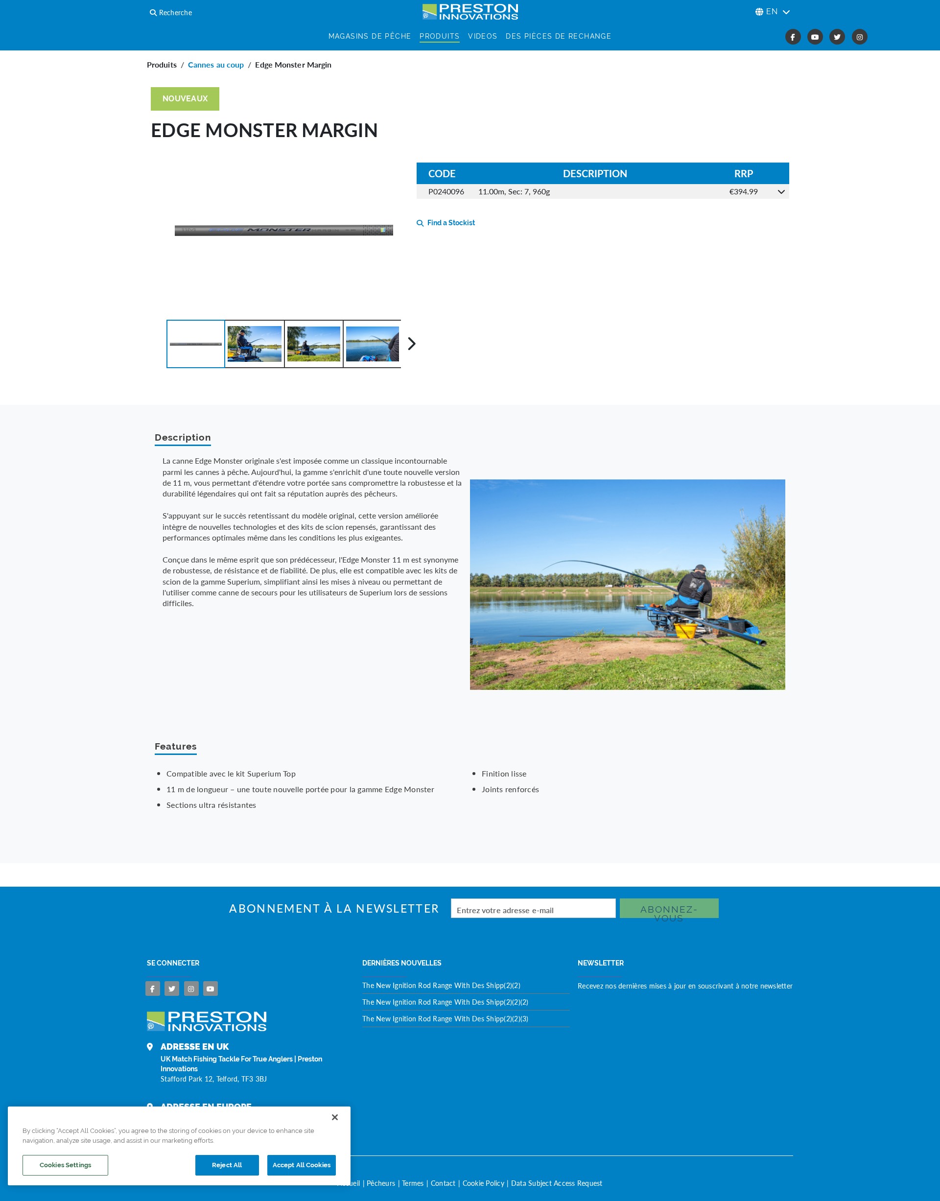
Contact (443, 1183)
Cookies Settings (65, 1165)
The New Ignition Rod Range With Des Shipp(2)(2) (441, 985)
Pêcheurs (381, 1183)
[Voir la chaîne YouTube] (210, 988)
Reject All (227, 1165)
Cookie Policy (483, 1183)
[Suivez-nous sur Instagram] (191, 988)
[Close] (335, 1117)
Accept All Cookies (301, 1165)
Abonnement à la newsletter (334, 908)
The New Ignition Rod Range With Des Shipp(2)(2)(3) (445, 1018)
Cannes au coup (216, 64)
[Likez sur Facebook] (152, 988)
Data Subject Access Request (557, 1183)
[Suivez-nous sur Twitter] (171, 988)
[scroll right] (411, 343)
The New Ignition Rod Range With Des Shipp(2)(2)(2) (445, 1002)
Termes (413, 1183)
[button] (195, 344)
